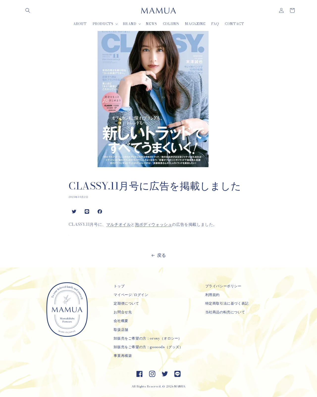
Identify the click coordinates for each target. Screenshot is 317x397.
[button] (27, 10)
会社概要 (121, 320)
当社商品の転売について (225, 312)
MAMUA (179, 386)
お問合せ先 (123, 312)
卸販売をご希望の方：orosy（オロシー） (148, 338)
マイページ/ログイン (131, 294)
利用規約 (212, 294)
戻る (161, 255)
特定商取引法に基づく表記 (227, 303)
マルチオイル (118, 224)
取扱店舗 (121, 329)
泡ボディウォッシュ (153, 224)
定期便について (126, 303)
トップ (119, 286)
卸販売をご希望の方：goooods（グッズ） (148, 347)
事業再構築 (123, 355)
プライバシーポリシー (223, 286)
